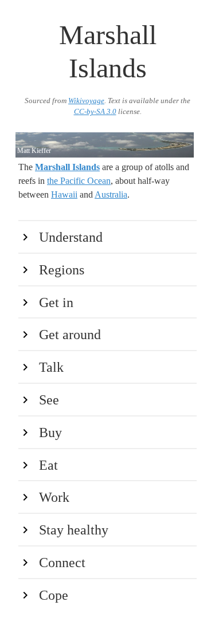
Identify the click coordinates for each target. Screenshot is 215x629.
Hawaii (64, 194)
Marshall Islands (67, 167)
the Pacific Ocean (79, 181)
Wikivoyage (86, 101)
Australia (111, 194)
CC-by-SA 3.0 (95, 112)
